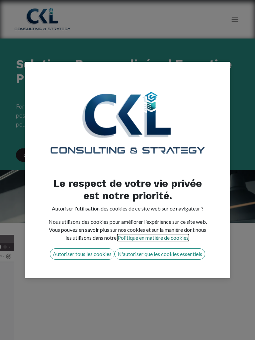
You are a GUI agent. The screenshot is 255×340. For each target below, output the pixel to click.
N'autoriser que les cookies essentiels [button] (160, 254)
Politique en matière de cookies (153, 237)
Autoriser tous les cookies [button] (82, 254)
